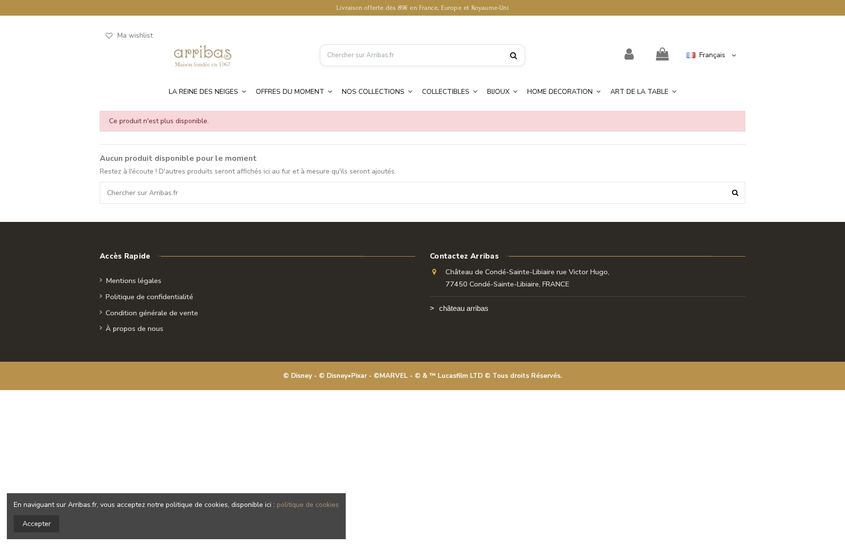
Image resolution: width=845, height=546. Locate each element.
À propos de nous (134, 328)
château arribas (464, 308)
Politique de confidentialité (149, 297)
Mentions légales (133, 280)
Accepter (36, 523)
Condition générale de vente (152, 313)
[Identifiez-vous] (629, 55)
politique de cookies (308, 504)
